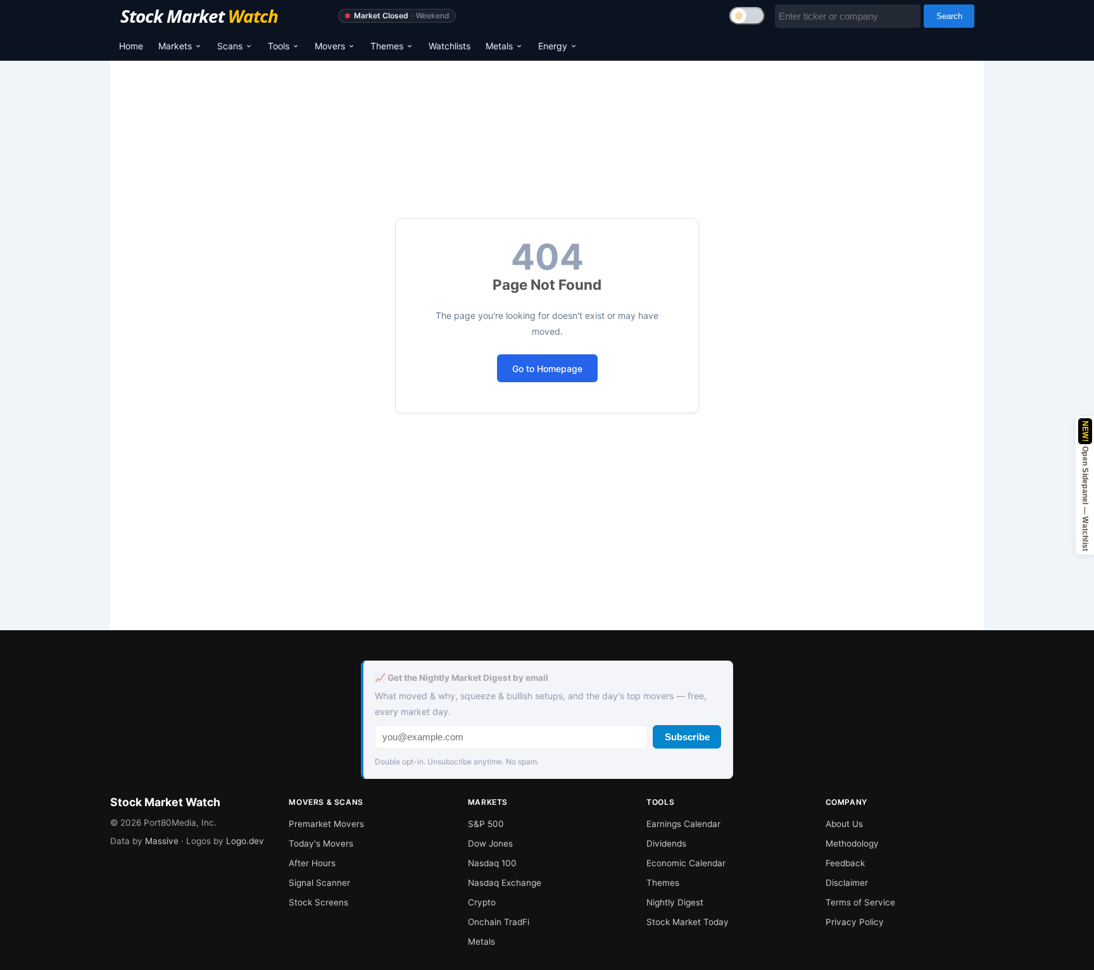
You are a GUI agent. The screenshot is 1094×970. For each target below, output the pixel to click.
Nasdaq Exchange (504, 883)
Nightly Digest (674, 902)
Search (949, 16)
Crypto (482, 902)
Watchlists (449, 45)
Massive (162, 841)
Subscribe (687, 736)
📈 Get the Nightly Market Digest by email (461, 678)
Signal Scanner (319, 883)
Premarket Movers (326, 824)
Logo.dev (245, 841)
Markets (175, 45)
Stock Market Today (687, 922)
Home (131, 45)
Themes (386, 45)
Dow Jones (490, 843)
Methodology (852, 843)
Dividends (666, 843)
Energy (552, 45)
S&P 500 (486, 824)
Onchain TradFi (498, 922)
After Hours (312, 863)
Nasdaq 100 (492, 863)
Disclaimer (847, 883)
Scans (229, 45)
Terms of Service (860, 902)
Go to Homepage (547, 368)
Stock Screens (318, 902)
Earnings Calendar (683, 824)
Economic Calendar (686, 863)
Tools (278, 45)
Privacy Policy (855, 922)
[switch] (747, 16)
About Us (844, 824)
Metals (499, 45)
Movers (330, 45)
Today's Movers (321, 843)
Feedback (845, 863)
